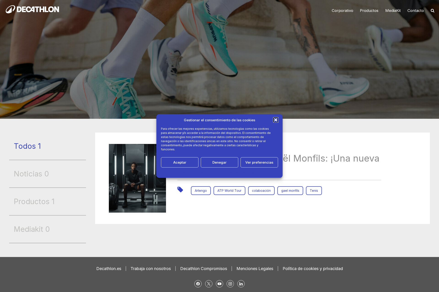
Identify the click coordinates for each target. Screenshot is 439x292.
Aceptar (179, 162)
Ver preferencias (259, 162)
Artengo (201, 190)
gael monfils (290, 190)
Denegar (219, 162)
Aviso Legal (249, 172)
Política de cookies (195, 172)
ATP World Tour (229, 190)
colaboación (261, 190)
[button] (275, 120)
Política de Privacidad (224, 172)
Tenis (314, 190)
